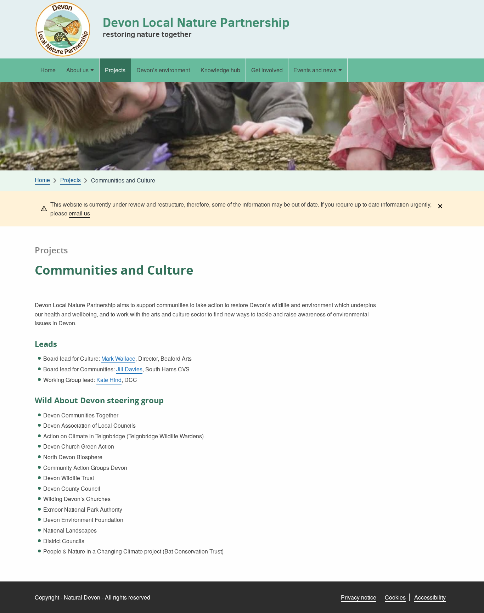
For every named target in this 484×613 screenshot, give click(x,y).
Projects (115, 70)
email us (79, 213)
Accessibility (430, 597)
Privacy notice (358, 597)
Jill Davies (129, 369)
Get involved (267, 70)
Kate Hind (109, 380)
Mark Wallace (118, 358)
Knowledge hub (220, 70)
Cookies (395, 597)
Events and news (315, 70)
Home (48, 70)
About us (77, 70)
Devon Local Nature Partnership (196, 22)
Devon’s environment (163, 70)
